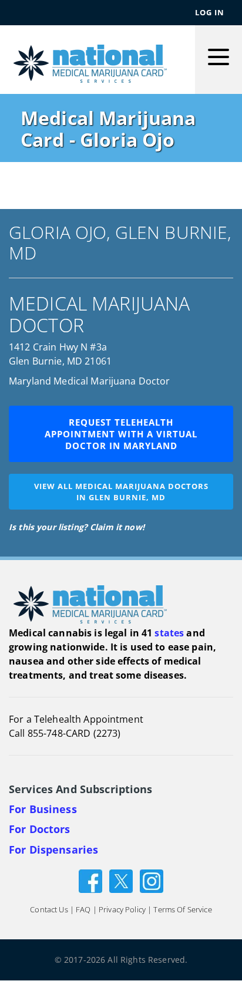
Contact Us (49, 910)
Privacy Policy (122, 910)
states (169, 632)
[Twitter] (121, 880)
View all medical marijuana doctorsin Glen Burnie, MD (121, 492)
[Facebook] (90, 880)
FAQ (83, 910)
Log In (209, 12)
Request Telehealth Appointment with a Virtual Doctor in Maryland (121, 433)
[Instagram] (151, 880)
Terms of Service (182, 910)
